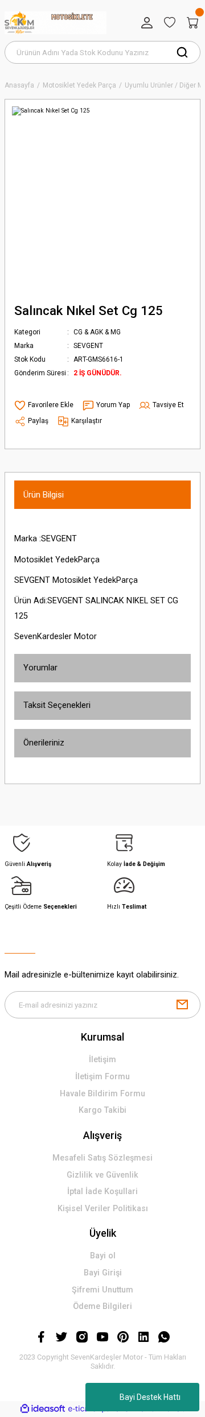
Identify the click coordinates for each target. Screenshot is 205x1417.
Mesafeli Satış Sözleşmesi (102, 1158)
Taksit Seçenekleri (57, 705)
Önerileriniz (43, 742)
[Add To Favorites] (43, 405)
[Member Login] (147, 23)
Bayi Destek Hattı (150, 1397)
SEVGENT (88, 346)
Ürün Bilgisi (43, 495)
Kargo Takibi (102, 1110)
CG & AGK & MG (97, 332)
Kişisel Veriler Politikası (103, 1208)
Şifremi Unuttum (102, 1290)
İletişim (102, 1059)
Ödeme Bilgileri (102, 1306)
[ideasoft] (42, 1409)
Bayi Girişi (103, 1273)
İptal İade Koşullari (102, 1191)
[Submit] (182, 1004)
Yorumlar (40, 667)
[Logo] (55, 22)
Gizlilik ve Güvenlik (102, 1175)
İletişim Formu (102, 1077)
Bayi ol (103, 1256)
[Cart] (192, 23)
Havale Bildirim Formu (102, 1094)
